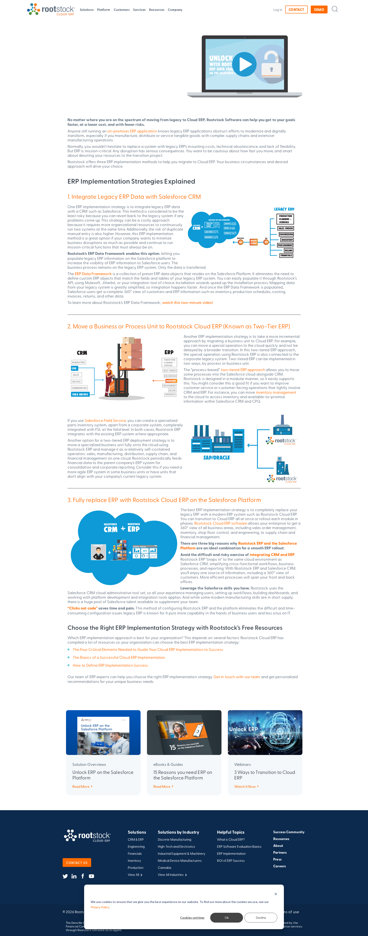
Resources (156, 10)
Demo (319, 9)
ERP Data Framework (93, 273)
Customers (122, 10)
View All (133, 875)
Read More (81, 786)
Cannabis (164, 868)
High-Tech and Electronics (176, 847)
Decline (261, 917)
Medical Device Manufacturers (180, 861)
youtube (91, 876)
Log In (277, 9)
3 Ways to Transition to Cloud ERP (264, 775)
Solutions (87, 10)
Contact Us (77, 862)
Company (175, 10)
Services (139, 10)
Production (135, 868)
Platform (103, 10)
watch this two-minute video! (187, 302)
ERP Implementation (231, 854)
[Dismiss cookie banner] (275, 894)
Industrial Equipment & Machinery (181, 854)
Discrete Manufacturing (174, 839)
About (278, 845)
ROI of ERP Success (231, 861)
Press (277, 859)
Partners (280, 852)
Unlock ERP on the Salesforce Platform (103, 775)
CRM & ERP (136, 839)
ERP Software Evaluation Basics (239, 847)
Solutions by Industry (178, 832)
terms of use (288, 911)
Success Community (289, 832)
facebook (82, 876)
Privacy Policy (100, 907)
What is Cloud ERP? (231, 839)
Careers (279, 866)
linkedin (74, 876)
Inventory (134, 861)
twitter (65, 876)
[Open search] (335, 9)
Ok (227, 917)
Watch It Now (245, 786)
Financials (135, 854)
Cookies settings (192, 917)
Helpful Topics (230, 832)
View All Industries (171, 875)
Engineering (136, 847)
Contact (296, 9)
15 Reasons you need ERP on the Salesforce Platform (182, 775)
